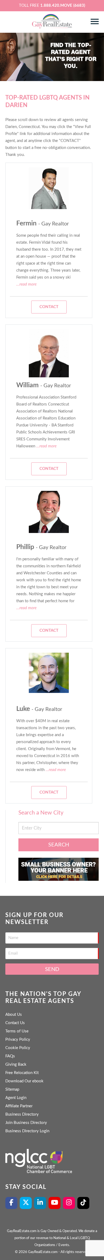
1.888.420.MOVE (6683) (62, 5)
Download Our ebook (24, 1081)
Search (58, 845)
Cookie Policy (17, 1048)
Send (52, 969)
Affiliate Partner (19, 1106)
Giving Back (15, 1064)
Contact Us (15, 1023)
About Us (13, 1015)
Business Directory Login (27, 1131)
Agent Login (15, 1098)
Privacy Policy (17, 1040)
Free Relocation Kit (22, 1073)
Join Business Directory (26, 1123)
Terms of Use (17, 1031)
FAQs (10, 1056)
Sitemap (12, 1089)
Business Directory (22, 1114)
